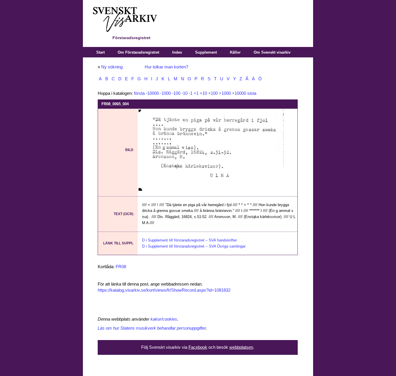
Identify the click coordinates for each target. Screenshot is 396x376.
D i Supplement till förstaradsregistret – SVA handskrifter (189, 240)
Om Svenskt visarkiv (272, 52)
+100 (213, 93)
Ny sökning (112, 67)
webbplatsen (241, 347)
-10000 (152, 93)
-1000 (165, 93)
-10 (184, 93)
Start (100, 52)
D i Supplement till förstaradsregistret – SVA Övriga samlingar (194, 246)
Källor (235, 52)
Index (177, 52)
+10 (203, 93)
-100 (176, 93)
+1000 (225, 93)
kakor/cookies (163, 319)
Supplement (206, 52)
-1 (190, 93)
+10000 (239, 93)
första (139, 93)
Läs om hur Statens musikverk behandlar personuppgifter (152, 328)
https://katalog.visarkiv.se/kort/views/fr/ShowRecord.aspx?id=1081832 (164, 290)
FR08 (121, 266)
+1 (196, 93)
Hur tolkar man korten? (166, 67)
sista (251, 93)
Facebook (197, 347)
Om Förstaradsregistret (138, 52)
